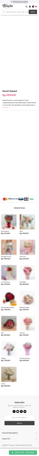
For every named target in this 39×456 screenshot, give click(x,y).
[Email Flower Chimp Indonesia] (24, 411)
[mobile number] (27, 6)
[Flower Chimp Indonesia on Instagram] (21, 411)
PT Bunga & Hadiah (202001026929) (19, 445)
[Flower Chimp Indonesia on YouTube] (17, 411)
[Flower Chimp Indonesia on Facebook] (14, 411)
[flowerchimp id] (7, 6)
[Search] (4, 12)
